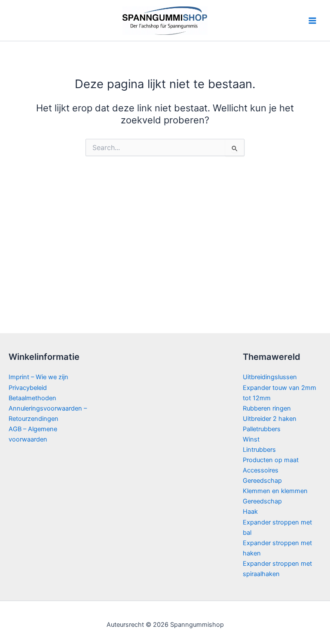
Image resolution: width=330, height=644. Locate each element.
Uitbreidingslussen (270, 377)
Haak (250, 511)
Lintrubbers (259, 450)
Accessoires (260, 470)
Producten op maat (271, 460)
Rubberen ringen (267, 408)
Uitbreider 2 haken (269, 419)
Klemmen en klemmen (275, 491)
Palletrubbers (262, 429)
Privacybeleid (28, 388)
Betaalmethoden (32, 398)
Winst (251, 439)
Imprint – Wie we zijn (38, 377)
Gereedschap (262, 481)
